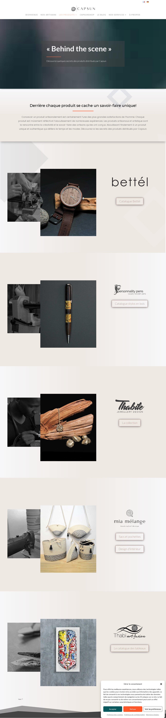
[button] (161, 684)
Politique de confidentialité (134, 715)
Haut (19, 699)
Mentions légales (152, 715)
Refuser (133, 709)
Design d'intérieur (130, 549)
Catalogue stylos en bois (130, 303)
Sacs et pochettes (130, 536)
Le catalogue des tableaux (130, 648)
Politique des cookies (115, 715)
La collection (129, 422)
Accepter (112, 709)
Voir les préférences (153, 709)
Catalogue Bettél (129, 201)
